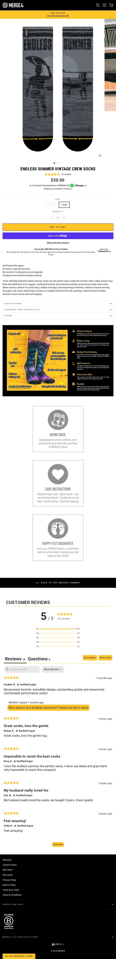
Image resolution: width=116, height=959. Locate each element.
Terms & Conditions (12, 895)
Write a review (105, 658)
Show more (58, 844)
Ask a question (90, 658)
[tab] (39, 659)
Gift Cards (8, 875)
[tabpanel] (58, 758)
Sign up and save (13, 904)
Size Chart (8, 870)
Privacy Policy (9, 880)
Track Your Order (11, 890)
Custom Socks (10, 865)
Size (57, 199)
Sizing (8, 315)
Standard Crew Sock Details (22, 309)
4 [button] (62, 163)
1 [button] (54, 163)
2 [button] (57, 163)
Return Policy (9, 885)
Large (64, 204)
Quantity (58, 212)
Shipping (48, 189)
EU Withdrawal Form (19, 956)
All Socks (7, 860)
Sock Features (13, 303)
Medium (52, 204)
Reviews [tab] (15, 658)
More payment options (58, 242)
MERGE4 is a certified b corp (20, 937)
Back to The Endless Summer (60, 583)
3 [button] (59, 163)
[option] (58, 14)
